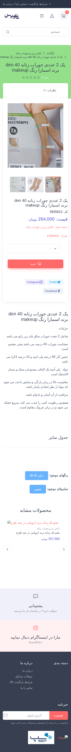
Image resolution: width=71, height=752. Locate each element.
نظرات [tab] (49, 90)
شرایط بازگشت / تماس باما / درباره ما (25, 4)
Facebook (51, 290)
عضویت (59, 715)
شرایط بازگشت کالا (21, 682)
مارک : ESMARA (57, 235)
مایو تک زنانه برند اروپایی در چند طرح (38, 532)
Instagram (33, 282)
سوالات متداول (24, 676)
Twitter (53, 282)
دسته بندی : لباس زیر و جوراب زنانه (46, 226)
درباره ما (27, 670)
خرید (33, 263)
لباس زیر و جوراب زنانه (28, 53)
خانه (49, 53)
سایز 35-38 (37, 475)
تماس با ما (27, 687)
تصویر (37, 489)
